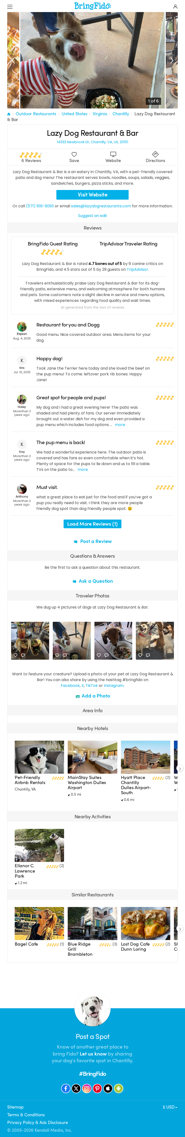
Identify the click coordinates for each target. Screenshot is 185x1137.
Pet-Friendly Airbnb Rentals (30, 780)
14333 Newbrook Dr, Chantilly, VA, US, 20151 (92, 142)
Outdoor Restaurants (36, 113)
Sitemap (15, 1107)
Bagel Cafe (26, 944)
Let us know (93, 1054)
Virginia (100, 113)
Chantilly (120, 113)
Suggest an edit (92, 215)
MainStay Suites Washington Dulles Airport (87, 783)
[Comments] (23, 655)
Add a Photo (95, 696)
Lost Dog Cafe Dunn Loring (135, 946)
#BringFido (92, 1073)
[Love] (15, 655)
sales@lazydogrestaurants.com (101, 206)
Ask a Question (95, 581)
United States (74, 113)
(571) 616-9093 (40, 206)
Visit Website (92, 194)
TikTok (92, 685)
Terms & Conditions (26, 1114)
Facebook (70, 685)
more (120, 424)
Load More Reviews (92, 524)
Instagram (114, 685)
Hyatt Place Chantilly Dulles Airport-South (136, 785)
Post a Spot (92, 1036)
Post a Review (95, 541)
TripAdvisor (137, 269)
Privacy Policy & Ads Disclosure (37, 1122)
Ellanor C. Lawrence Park (25, 871)
